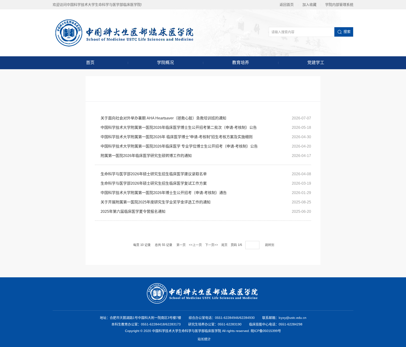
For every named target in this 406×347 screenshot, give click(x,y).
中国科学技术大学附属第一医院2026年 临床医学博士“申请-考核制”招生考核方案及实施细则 (177, 137)
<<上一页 (195, 245)
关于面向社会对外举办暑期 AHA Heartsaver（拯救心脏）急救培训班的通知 (163, 118)
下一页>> (211, 245)
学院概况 (165, 62)
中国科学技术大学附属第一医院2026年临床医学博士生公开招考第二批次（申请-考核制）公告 (179, 128)
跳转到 (270, 245)
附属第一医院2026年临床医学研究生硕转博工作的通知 (146, 156)
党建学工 (315, 62)
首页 (90, 62)
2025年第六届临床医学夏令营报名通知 (133, 212)
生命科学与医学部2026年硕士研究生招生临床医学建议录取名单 (154, 174)
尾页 (224, 245)
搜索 (347, 32)
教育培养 (240, 62)
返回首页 (287, 5)
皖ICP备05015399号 (266, 331)
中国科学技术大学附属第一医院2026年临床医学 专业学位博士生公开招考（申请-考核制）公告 (179, 146)
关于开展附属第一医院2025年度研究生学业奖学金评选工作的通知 (156, 202)
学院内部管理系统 (339, 5)
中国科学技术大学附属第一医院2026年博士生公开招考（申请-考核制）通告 (164, 193)
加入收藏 (309, 5)
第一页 (181, 245)
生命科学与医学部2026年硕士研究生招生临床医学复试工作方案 (154, 183)
